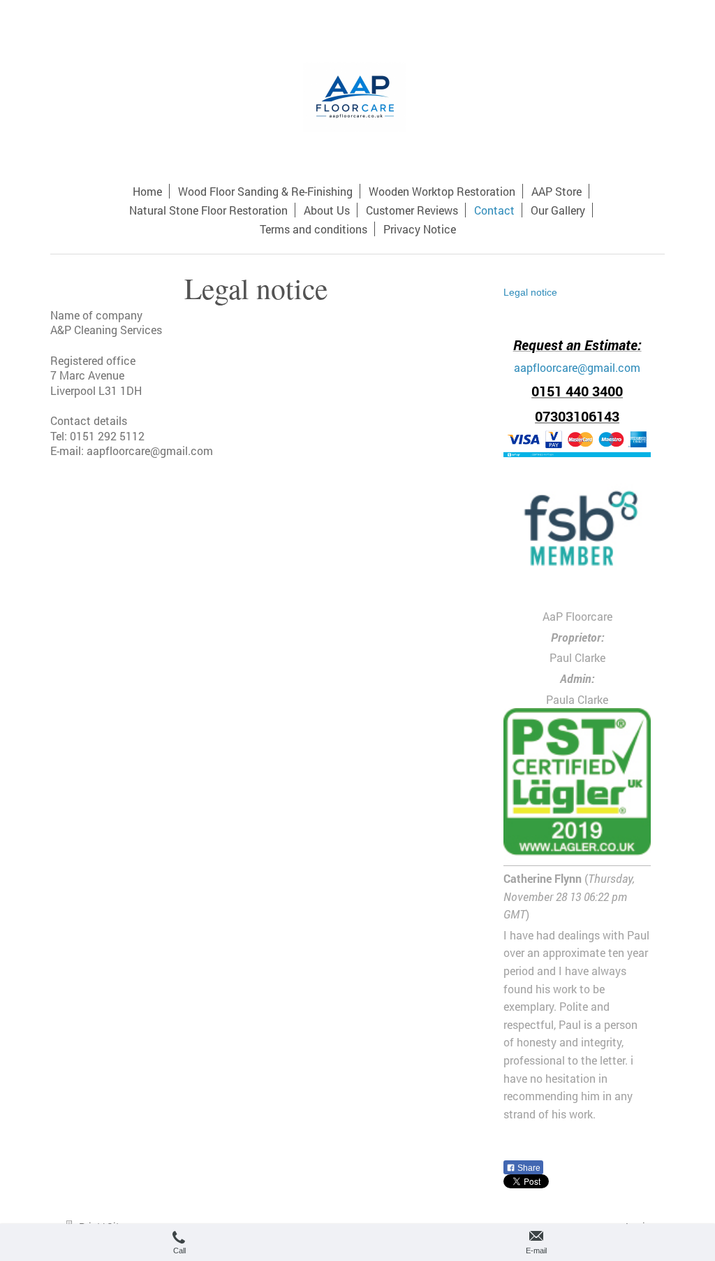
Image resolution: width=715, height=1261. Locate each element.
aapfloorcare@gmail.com (577, 367)
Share (527, 1168)
